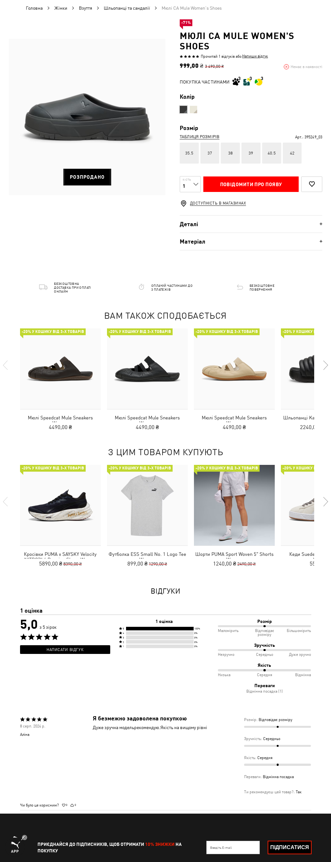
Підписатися (289, 847)
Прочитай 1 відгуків (218, 56)
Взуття (85, 8)
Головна (34, 8)
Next (325, 365)
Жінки (60, 8)
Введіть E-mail (221, 847)
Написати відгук (65, 649)
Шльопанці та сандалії (127, 8)
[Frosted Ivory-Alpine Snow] (193, 109)
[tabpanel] (87, 116)
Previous (6, 365)
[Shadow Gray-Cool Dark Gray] (183, 109)
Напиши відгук (255, 56)
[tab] (251, 224)
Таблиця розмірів (199, 136)
